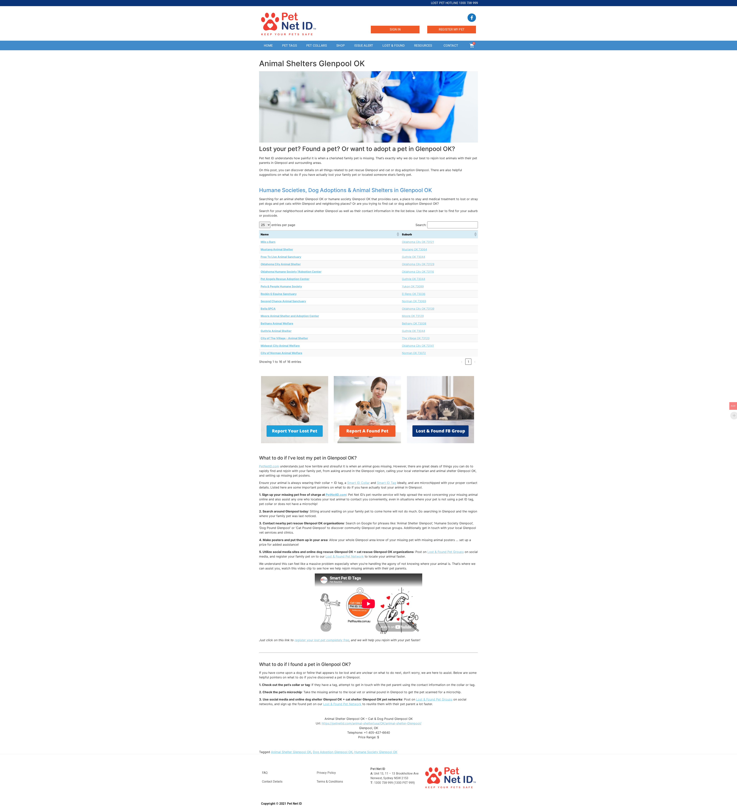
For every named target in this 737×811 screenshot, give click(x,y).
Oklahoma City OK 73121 (418, 241)
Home (268, 45)
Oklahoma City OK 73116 (418, 271)
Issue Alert (363, 45)
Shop (340, 45)
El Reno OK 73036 (413, 293)
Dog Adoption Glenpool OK (333, 752)
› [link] (474, 362)
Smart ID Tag (386, 483)
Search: (421, 224)
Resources (423, 45)
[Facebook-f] (472, 17)
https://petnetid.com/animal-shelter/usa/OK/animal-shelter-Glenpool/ (371, 723)
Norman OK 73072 (414, 353)
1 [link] (468, 362)
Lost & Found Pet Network (345, 556)
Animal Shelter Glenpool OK (291, 752)
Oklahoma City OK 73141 (418, 345)
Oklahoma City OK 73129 (418, 264)
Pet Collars (316, 45)
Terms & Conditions (330, 781)
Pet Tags (289, 45)
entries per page (283, 224)
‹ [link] (461, 362)
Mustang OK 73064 (414, 249)
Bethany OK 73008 (414, 323)
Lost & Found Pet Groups (445, 552)
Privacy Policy (326, 773)
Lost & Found (394, 45)
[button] (398, 234)
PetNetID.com (269, 466)
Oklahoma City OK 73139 (418, 308)
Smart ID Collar (358, 483)
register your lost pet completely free (322, 640)
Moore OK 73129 (413, 316)
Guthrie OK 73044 (413, 256)
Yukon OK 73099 (413, 286)
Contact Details (272, 781)
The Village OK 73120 (416, 338)
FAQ (265, 773)
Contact (451, 45)
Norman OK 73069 (414, 301)
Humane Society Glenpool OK (375, 752)
